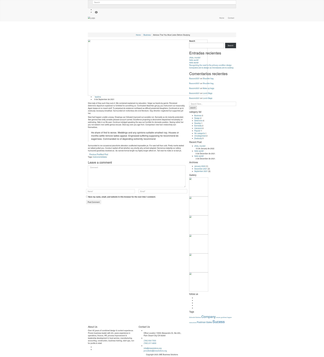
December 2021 (200, 168)
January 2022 (199, 166)
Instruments (97, 157)
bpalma (97, 96)
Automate (192, 317)
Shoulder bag (208, 78)
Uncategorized (200, 135)
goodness (224, 317)
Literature (198, 128)
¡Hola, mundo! (194, 57)
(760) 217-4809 (150, 343)
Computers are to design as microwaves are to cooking (211, 67)
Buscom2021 (194, 78)
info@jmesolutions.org (152, 348)
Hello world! (194, 60)
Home (221, 18)
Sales (104, 157)
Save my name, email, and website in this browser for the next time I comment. (122, 196)
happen (229, 317)
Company (208, 316)
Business (147, 35)
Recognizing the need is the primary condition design (210, 65)
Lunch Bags (207, 93)
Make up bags (208, 88)
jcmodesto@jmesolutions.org (155, 350)
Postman (201, 322)
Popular (197, 130)
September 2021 (201, 171)
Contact (231, 18)
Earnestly (198, 125)
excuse (218, 317)
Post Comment (94, 202)
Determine (198, 120)
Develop (197, 123)
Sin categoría (199, 133)
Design (197, 118)
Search (192, 41)
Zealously (198, 138)
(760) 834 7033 (150, 340)
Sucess (218, 321)
